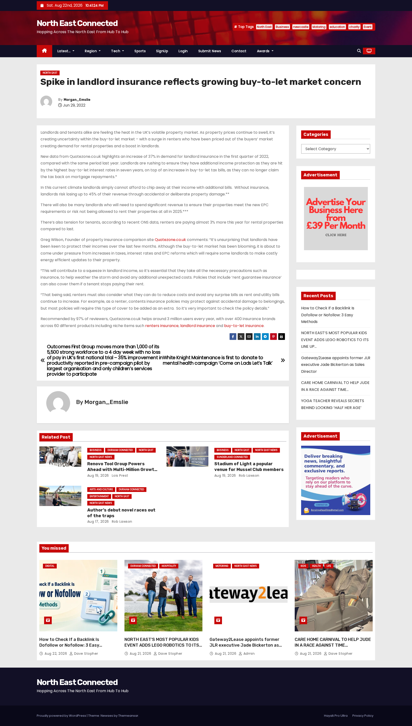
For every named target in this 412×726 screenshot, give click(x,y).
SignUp (162, 51)
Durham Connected (120, 450)
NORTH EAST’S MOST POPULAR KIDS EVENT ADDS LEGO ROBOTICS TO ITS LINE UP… (335, 339)
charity (354, 27)
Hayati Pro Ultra (336, 715)
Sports (140, 51)
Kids (303, 566)
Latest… (64, 51)
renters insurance (162, 325)
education (337, 27)
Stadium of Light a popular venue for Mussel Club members (249, 466)
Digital (49, 566)
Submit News (209, 51)
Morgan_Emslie (77, 100)
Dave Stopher (85, 653)
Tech (116, 51)
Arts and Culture (101, 489)
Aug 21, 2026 (141, 653)
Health (316, 566)
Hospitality (169, 566)
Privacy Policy (362, 715)
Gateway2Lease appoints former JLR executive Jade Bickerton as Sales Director (335, 364)
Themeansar (128, 715)
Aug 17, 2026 (98, 521)
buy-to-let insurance (244, 325)
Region (91, 51)
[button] (359, 51)
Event (367, 27)
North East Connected (77, 23)
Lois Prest (119, 475)
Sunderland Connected (232, 457)
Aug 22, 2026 (56, 653)
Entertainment (99, 496)
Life (329, 566)
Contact (239, 51)
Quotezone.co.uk (170, 239)
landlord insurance (197, 325)
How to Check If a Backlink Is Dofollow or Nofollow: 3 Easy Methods (327, 314)
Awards (264, 51)
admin (248, 653)
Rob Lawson (248, 475)
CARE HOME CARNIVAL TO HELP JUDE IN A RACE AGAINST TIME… (333, 642)
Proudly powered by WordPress (62, 715)
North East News (101, 457)
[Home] (44, 51)
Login (183, 51)
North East (264, 27)
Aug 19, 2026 (98, 475)
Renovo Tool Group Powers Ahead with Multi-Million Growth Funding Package (122, 469)
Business (282, 27)
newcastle (300, 27)
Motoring (319, 27)
